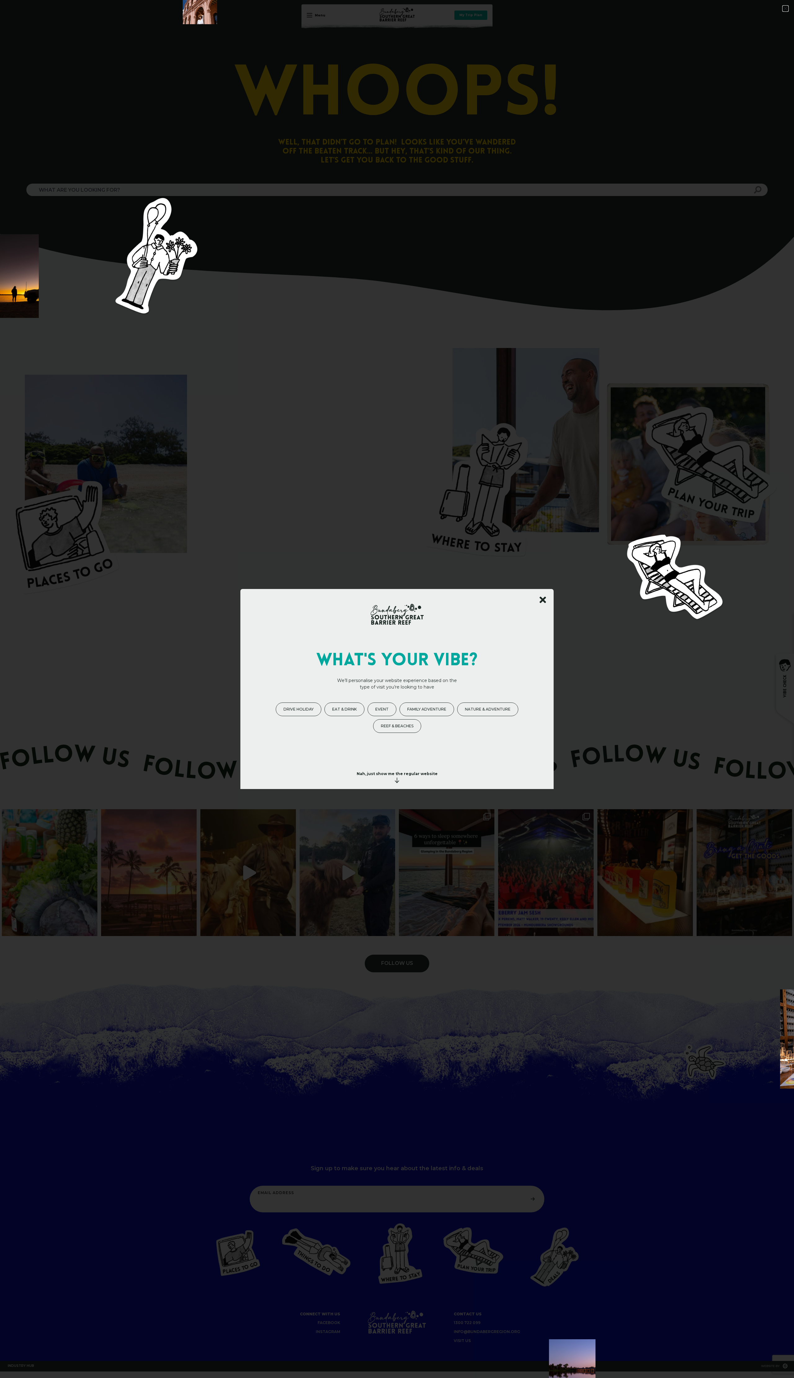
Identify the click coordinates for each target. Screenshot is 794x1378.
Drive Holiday (298, 709)
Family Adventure (426, 709)
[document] (397, 689)
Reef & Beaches (397, 726)
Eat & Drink (344, 709)
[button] (785, 8)
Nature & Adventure (488, 709)
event (382, 709)
